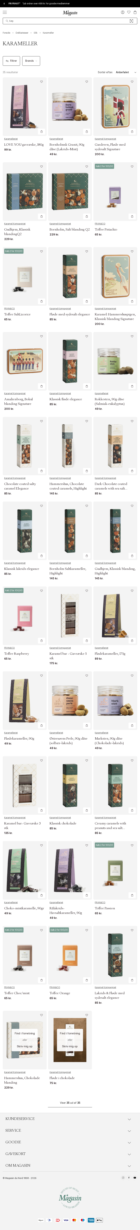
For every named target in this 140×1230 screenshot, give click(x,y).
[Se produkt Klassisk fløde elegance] (70, 361)
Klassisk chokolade (63, 823)
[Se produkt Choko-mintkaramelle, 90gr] (25, 870)
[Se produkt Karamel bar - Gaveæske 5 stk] (70, 615)
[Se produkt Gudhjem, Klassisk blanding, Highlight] (115, 531)
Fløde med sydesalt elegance (70, 314)
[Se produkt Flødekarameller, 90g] (25, 700)
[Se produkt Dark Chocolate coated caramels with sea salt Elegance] (115, 446)
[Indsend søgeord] (7, 21)
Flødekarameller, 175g (110, 653)
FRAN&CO (100, 224)
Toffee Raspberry (16, 653)
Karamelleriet (11, 139)
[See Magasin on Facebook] (129, 1178)
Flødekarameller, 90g (19, 738)
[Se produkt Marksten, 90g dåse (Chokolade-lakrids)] (115, 700)
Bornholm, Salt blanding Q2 (70, 229)
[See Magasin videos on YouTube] (134, 1178)
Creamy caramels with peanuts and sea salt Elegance (110, 828)
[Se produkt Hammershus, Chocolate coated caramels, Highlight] (70, 446)
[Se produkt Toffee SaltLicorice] (25, 276)
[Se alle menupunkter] (5, 12)
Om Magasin (17, 1165)
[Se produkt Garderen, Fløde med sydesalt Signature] (115, 106)
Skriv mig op (24, 1046)
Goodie (13, 1142)
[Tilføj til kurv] (41, 132)
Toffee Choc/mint (17, 993)
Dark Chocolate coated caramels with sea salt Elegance (111, 488)
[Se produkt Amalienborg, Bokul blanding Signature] (25, 361)
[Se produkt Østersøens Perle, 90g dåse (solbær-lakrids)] (70, 700)
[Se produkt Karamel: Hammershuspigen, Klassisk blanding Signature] (115, 276)
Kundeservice (20, 1119)
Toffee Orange (60, 993)
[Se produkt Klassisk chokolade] (70, 785)
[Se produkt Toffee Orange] (70, 955)
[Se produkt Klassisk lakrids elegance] (25, 531)
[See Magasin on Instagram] (123, 1178)
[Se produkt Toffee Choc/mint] (25, 955)
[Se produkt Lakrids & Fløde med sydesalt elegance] (115, 955)
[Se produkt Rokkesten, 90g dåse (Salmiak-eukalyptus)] (115, 361)
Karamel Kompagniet (105, 139)
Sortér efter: (105, 72)
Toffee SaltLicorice (17, 314)
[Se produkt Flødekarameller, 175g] (115, 615)
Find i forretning (25, 1033)
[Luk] (127, 633)
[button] (122, 12)
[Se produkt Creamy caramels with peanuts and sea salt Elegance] (115, 785)
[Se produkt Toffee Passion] (115, 870)
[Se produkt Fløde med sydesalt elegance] (70, 276)
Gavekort (15, 1154)
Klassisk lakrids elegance (21, 569)
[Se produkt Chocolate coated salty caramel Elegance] (25, 446)
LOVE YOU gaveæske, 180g (24, 144)
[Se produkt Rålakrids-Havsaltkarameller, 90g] (70, 870)
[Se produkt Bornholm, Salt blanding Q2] (70, 191)
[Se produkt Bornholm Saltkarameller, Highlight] (70, 531)
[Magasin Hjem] (70, 13)
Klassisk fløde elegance (66, 399)
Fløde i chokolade (62, 1078)
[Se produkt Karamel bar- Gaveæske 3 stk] (25, 785)
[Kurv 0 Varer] (135, 12)
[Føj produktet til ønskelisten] (41, 82)
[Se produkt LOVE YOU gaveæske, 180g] (25, 106)
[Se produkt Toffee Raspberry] (25, 615)
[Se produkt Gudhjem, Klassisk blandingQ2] (25, 191)
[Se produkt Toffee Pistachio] (115, 191)
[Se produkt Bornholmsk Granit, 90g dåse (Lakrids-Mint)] (70, 106)
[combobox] (70, 21)
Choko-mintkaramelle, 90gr (24, 908)
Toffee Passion (105, 908)
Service (13, 1130)
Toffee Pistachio (106, 229)
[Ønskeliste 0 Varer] (129, 12)
